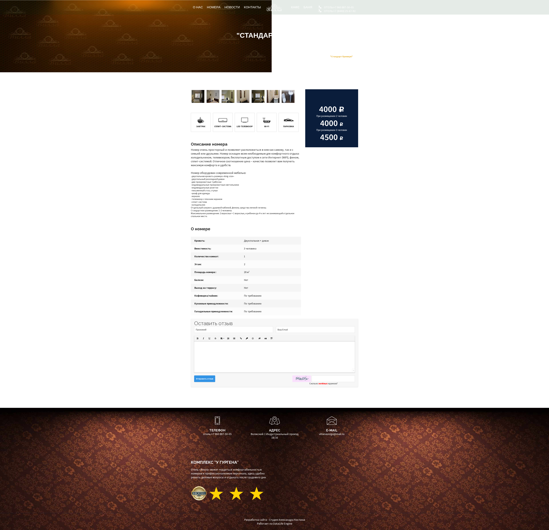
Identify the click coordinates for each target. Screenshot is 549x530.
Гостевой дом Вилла (304, 56)
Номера (213, 7)
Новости (232, 7)
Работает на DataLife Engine (274, 523)
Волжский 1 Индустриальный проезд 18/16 (274, 435)
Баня (308, 7)
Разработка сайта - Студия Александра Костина (274, 519)
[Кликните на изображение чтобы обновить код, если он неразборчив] (301, 378)
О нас (198, 7)
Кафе (295, 7)
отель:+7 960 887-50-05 (217, 434)
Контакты (252, 7)
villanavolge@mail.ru (331, 434)
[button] (197, 338)
